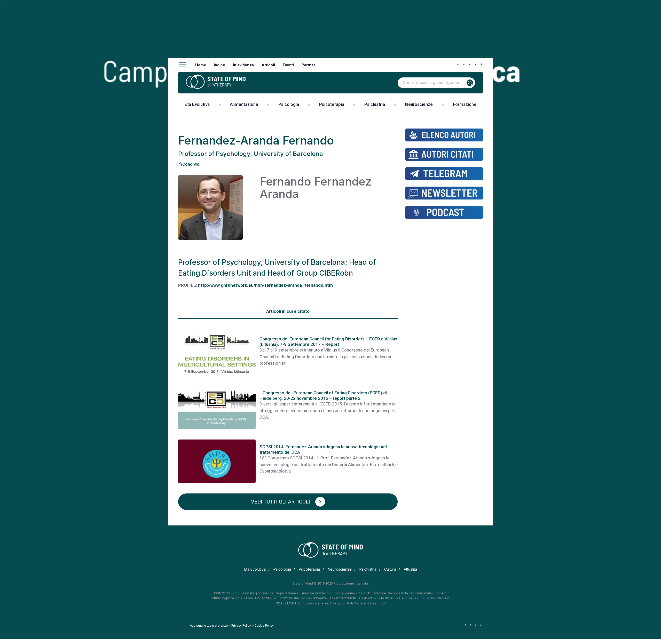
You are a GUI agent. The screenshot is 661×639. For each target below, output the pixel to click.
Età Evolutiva (197, 104)
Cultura (390, 569)
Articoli (268, 65)
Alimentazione (244, 104)
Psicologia (288, 104)
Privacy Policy (241, 625)
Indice (219, 65)
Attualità (410, 569)
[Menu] (182, 65)
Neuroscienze (419, 104)
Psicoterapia (331, 104)
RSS (383, 603)
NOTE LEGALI (286, 603)
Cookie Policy (264, 625)
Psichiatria (374, 104)
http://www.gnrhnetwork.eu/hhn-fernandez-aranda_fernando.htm (265, 285)
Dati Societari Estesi (362, 603)
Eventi (288, 65)
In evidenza (243, 65)
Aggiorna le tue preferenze (209, 625)
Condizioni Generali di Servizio (321, 603)
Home (200, 65)
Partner (308, 65)
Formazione (464, 104)
